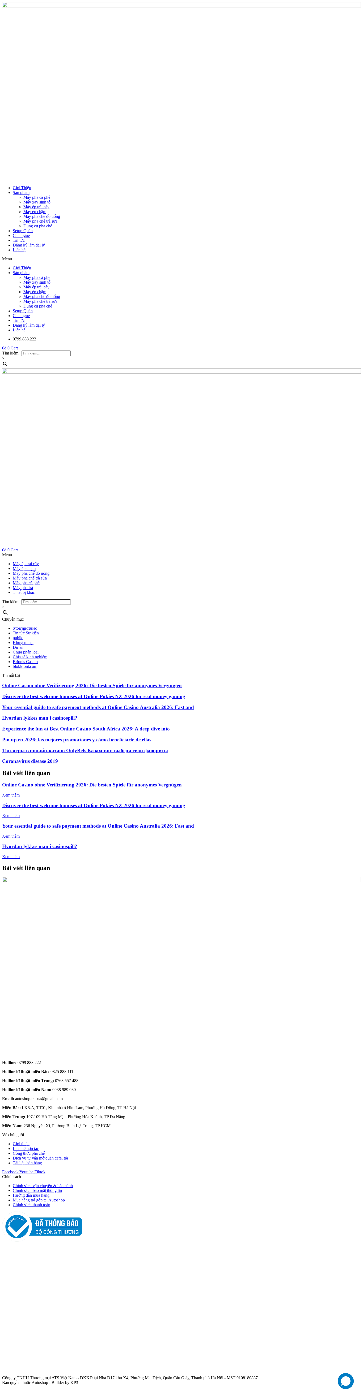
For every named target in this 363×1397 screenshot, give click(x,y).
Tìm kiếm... (12, 353)
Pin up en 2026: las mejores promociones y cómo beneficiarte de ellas (76, 739)
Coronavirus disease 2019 (30, 761)
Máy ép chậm (34, 211)
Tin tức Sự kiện (26, 633)
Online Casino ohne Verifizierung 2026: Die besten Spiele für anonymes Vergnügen (92, 685)
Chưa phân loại (26, 652)
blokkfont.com (25, 666)
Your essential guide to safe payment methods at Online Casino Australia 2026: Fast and (98, 707)
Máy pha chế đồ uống (41, 216)
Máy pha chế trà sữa (40, 221)
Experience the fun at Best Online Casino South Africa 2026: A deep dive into (86, 729)
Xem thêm (11, 795)
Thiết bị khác (24, 592)
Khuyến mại (23, 642)
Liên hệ (19, 250)
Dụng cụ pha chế (37, 226)
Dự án (18, 647)
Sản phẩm (21, 192)
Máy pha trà (23, 587)
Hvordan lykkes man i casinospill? (39, 718)
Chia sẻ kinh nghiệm (30, 657)
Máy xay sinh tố (36, 202)
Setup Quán (23, 230)
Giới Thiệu (22, 187)
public (18, 637)
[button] (181, 259)
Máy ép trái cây (36, 207)
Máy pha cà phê (36, 197)
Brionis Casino (25, 661)
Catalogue (21, 235)
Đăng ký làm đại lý (29, 245)
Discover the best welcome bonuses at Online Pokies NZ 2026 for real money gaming (93, 696)
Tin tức (19, 240)
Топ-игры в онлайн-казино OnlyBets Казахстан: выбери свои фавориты (85, 750)
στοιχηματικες (25, 628)
